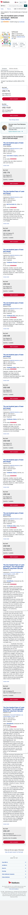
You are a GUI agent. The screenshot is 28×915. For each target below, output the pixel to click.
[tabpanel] (13, 77)
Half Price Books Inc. (11, 204)
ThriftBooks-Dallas (11, 367)
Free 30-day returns (14, 119)
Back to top (14, 858)
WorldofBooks (10, 581)
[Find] (25, 6)
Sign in (21, 2)
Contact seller (6, 165)
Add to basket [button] (14, 99)
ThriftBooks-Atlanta (12, 419)
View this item (5, 88)
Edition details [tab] (13, 68)
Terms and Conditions (14, 889)
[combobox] (16, 6)
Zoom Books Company (12, 155)
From (15, 44)
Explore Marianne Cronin (14, 131)
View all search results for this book (14, 852)
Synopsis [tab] (4, 68)
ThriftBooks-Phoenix (12, 262)
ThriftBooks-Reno (11, 315)
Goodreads (21, 21)
